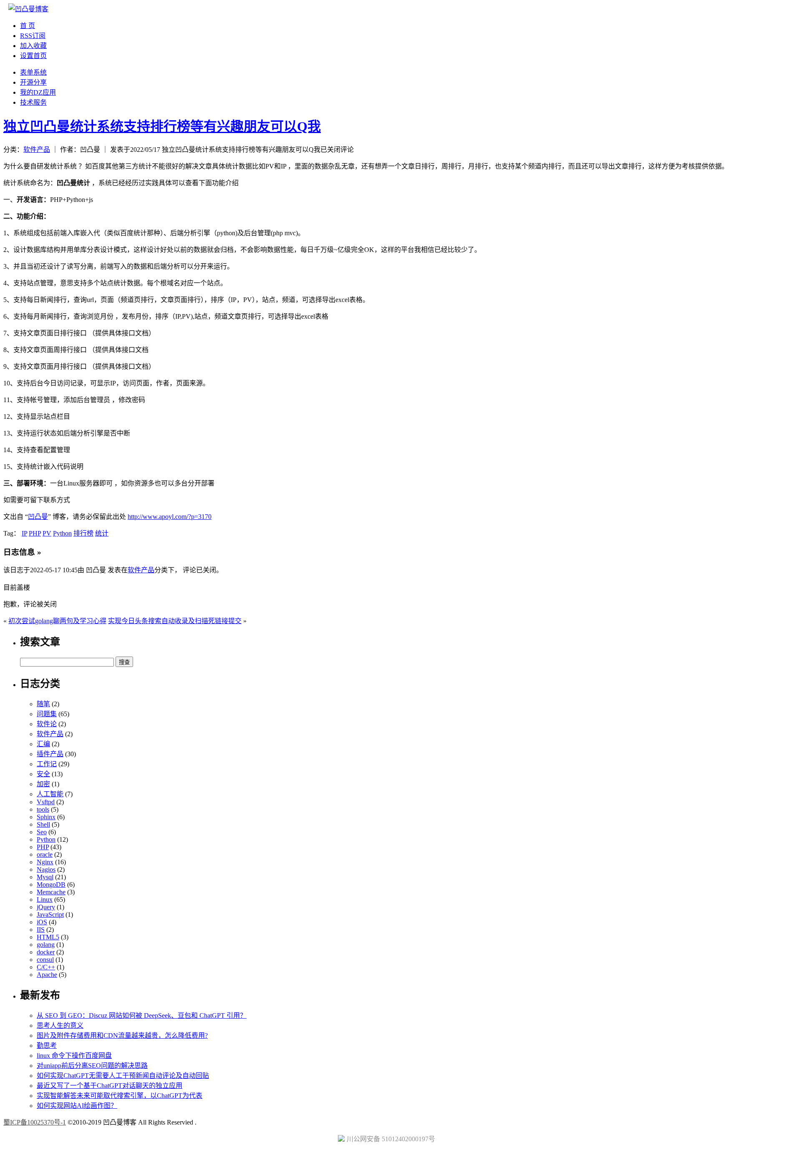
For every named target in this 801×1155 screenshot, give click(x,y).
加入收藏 (33, 45)
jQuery (46, 907)
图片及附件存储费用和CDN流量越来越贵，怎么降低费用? (122, 1035)
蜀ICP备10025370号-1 (34, 1122)
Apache (47, 974)
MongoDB (51, 884)
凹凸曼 (38, 516)
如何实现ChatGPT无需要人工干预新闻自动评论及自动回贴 (123, 1075)
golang (46, 944)
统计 (101, 533)
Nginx (45, 862)
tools (43, 809)
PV (47, 533)
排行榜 (83, 533)
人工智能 (50, 794)
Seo (42, 831)
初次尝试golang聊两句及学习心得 (57, 620)
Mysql (45, 877)
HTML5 (48, 937)
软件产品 (36, 149)
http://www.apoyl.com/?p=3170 (170, 516)
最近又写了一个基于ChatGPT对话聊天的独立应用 (109, 1085)
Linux (45, 899)
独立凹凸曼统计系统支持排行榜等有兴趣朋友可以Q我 (162, 126)
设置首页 (33, 55)
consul (45, 959)
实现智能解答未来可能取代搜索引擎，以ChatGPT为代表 (119, 1095)
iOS (42, 922)
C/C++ (46, 967)
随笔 (43, 703)
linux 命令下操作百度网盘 (74, 1055)
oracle (45, 854)
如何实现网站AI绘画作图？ (77, 1105)
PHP (35, 533)
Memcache (51, 892)
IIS (41, 929)
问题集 (47, 713)
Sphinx (46, 816)
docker (46, 952)
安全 (43, 774)
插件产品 (50, 753)
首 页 (27, 25)
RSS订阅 (32, 35)
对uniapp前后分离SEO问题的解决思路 (92, 1065)
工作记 (47, 763)
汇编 (43, 743)
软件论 (47, 723)
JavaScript (50, 914)
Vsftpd (46, 801)
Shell (43, 824)
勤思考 (47, 1045)
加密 (43, 784)
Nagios (46, 869)
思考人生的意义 (60, 1025)
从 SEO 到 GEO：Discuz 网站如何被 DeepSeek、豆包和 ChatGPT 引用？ (142, 1015)
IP (24, 533)
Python (62, 533)
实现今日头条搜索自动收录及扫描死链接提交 (175, 620)
